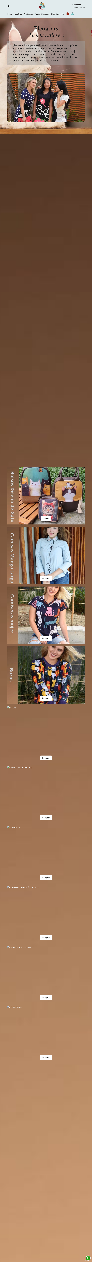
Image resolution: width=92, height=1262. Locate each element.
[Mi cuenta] (72, 14)
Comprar (46, 518)
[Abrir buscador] (9, 6)
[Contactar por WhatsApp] (88, 1258)
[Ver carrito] (67, 14)
